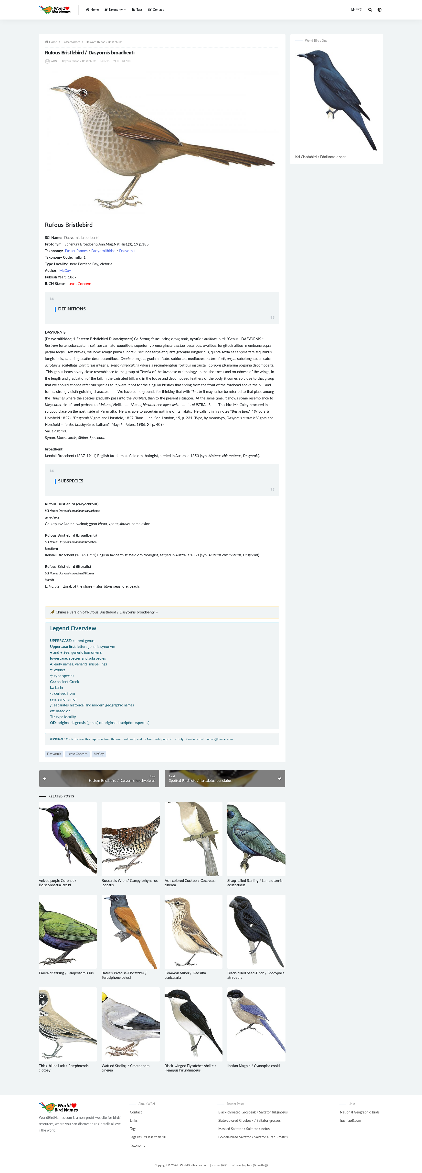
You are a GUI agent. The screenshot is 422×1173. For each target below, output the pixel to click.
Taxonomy (137, 1145)
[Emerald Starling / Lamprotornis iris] (68, 932)
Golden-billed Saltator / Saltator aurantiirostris (253, 1137)
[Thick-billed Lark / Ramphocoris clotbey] (68, 1024)
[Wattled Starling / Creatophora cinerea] (130, 1024)
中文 (359, 9)
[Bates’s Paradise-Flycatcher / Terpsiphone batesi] (130, 932)
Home (95, 9)
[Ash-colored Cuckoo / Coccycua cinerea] (193, 839)
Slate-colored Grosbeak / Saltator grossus (249, 1120)
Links (133, 1120)
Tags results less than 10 (148, 1137)
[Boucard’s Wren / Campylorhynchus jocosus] (130, 839)
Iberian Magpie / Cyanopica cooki (253, 1066)
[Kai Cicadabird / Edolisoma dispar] (336, 100)
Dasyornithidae (103, 251)
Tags (139, 9)
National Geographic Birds (360, 1112)
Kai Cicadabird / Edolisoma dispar (320, 157)
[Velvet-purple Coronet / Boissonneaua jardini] (68, 839)
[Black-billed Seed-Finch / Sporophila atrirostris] (256, 932)
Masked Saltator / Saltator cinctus (244, 1129)
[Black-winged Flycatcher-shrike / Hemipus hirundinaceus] (193, 1024)
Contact (158, 9)
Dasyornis (127, 251)
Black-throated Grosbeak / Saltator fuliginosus (253, 1112)
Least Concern (77, 754)
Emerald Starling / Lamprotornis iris (66, 973)
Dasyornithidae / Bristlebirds (104, 42)
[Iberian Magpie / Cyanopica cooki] (256, 1024)
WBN (54, 61)
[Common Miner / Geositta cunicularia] (193, 932)
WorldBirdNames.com (194, 1165)
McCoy (65, 271)
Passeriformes (71, 42)
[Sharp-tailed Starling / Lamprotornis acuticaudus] (256, 839)
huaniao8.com (350, 1120)
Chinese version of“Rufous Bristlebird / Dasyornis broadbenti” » (107, 612)
